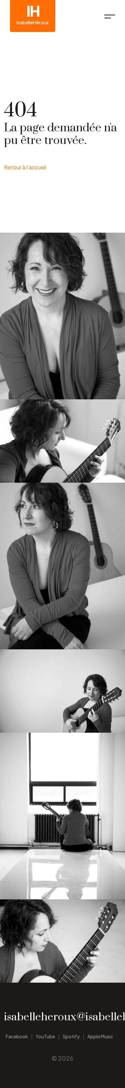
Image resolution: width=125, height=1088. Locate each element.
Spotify (71, 1036)
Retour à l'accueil (25, 167)
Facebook (17, 1036)
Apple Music (100, 1036)
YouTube (45, 1036)
